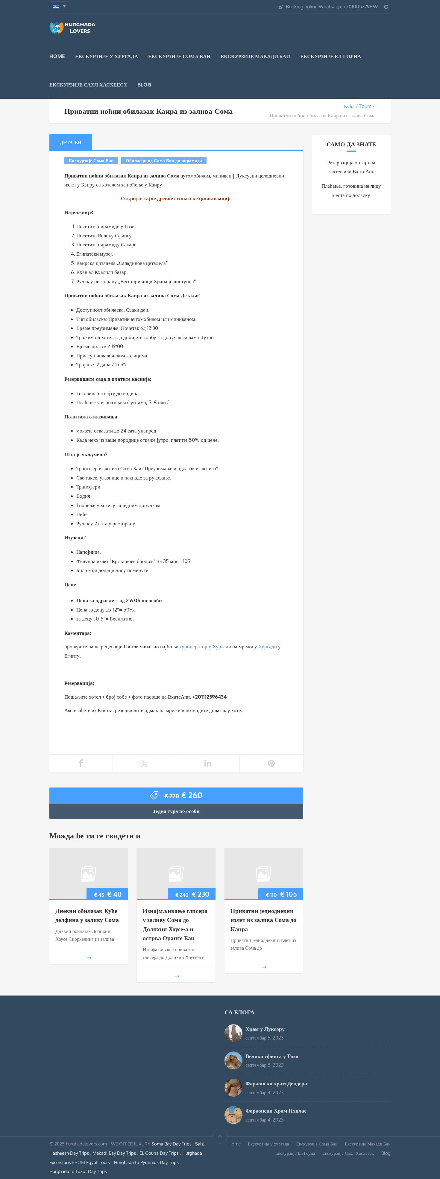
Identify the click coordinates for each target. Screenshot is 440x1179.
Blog (144, 84)
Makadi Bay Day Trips (114, 1153)
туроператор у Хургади (205, 646)
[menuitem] (59, 5)
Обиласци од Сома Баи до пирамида (164, 160)
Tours (365, 106)
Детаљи (70, 142)
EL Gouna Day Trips (159, 1153)
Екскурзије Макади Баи (255, 56)
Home (57, 56)
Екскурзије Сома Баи (179, 56)
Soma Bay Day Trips (172, 1143)
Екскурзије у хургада (106, 56)
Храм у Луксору (265, 1028)
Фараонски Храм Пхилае (276, 1110)
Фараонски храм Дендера (276, 1083)
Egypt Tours (98, 1162)
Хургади (267, 646)
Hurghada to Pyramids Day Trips (146, 1162)
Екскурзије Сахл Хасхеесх (88, 84)
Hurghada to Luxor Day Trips (78, 1171)
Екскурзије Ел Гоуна (330, 56)
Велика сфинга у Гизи (271, 1055)
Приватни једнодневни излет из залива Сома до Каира (263, 920)
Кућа (349, 106)
